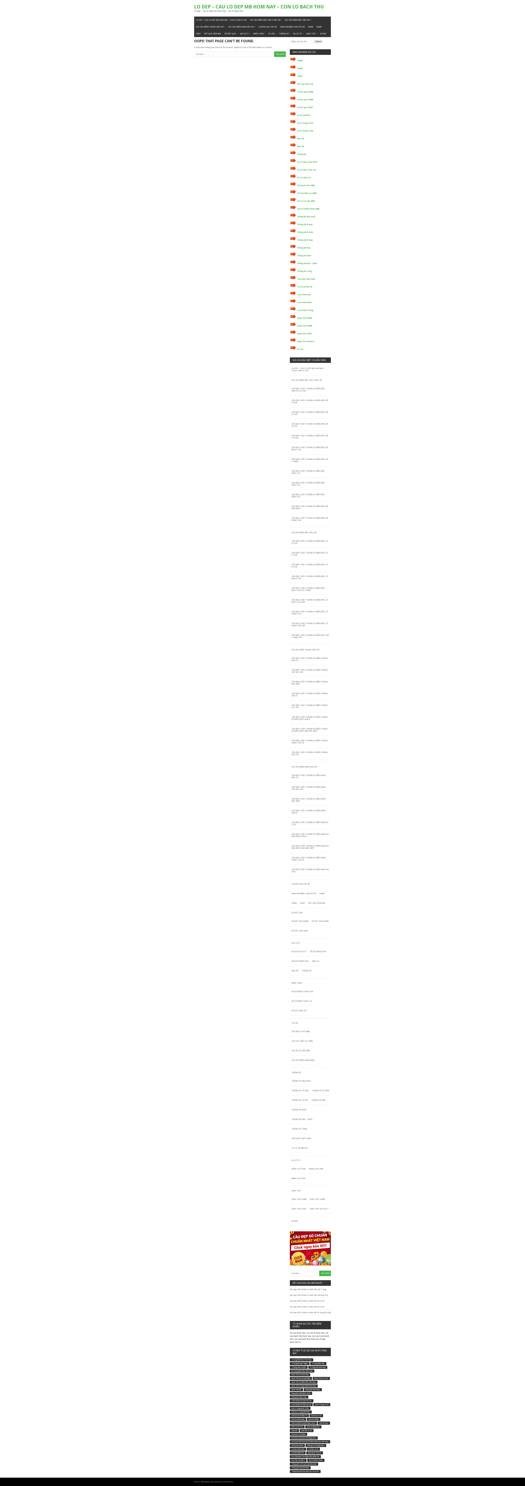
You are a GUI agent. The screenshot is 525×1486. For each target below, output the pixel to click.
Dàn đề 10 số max (298, 1434)
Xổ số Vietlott (299, 951)
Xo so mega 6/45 (305, 123)
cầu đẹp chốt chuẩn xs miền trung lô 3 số (309, 706)
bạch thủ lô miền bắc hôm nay (304, 1382)
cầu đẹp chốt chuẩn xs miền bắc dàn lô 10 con (308, 390)
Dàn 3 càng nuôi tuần (300, 1408)
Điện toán (258, 34)
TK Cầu (271, 34)
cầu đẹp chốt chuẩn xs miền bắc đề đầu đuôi (309, 507)
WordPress (228, 1482)
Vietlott (244, 34)
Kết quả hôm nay (212, 34)
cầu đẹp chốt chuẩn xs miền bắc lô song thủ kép (309, 624)
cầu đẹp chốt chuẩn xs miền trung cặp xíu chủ (309, 671)
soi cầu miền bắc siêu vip (297, 20)
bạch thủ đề (296, 1390)
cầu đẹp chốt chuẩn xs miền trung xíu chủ (309, 753)
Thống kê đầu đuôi (306, 217)
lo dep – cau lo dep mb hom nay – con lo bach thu (259, 7)
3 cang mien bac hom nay (301, 1360)
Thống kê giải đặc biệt (300, 1468)
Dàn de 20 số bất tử (299, 1416)
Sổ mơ (300, 349)
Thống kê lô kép (305, 240)
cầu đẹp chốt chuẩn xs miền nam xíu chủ (310, 870)
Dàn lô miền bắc (313, 1427)
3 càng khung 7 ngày (300, 1363)
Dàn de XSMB (314, 1419)
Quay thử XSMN (304, 326)
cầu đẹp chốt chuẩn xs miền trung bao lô (309, 659)
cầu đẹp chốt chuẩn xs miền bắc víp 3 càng (309, 460)
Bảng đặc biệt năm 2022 (301, 1393)
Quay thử (311, 34)
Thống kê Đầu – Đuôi (307, 263)
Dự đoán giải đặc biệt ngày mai (304, 1438)
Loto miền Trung (305, 310)
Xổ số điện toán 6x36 (307, 162)
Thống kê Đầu (303, 248)
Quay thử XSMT (304, 334)
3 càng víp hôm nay (318, 1367)
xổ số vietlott (303, 115)
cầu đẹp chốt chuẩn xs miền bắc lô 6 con (309, 554)
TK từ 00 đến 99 (304, 287)
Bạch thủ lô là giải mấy (301, 1378)
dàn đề (294, 1431)
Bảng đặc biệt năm (313, 1390)
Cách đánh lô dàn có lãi (301, 1405)
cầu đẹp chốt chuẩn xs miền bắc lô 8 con (309, 565)
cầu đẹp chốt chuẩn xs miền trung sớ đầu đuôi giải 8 (309, 718)
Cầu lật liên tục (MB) (307, 193)
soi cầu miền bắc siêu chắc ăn (265, 20)
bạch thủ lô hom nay (300, 1375)
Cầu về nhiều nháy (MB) (308, 209)
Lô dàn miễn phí (298, 1453)
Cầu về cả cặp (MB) (306, 201)
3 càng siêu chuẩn (299, 1367)
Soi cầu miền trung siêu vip (210, 27)
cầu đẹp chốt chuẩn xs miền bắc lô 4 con (309, 542)
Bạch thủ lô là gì (321, 1378)
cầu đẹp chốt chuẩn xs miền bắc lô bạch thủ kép (309, 601)
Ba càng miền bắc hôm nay (302, 1371)
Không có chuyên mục (315, 1445)
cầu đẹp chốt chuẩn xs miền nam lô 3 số (309, 823)
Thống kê (284, 34)
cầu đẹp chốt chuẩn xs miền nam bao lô (308, 776)
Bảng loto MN (316, 1169)
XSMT (198, 34)
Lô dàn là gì (313, 1449)
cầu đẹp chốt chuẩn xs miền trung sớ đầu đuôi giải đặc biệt (309, 730)
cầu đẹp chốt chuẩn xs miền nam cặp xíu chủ (308, 788)
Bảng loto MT (298, 1178)
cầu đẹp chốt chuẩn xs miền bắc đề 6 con (309, 413)
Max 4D (300, 146)
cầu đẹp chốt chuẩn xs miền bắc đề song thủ (309, 519)
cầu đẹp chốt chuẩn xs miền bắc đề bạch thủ (309, 448)
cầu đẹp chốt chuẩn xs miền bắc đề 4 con (309, 401)
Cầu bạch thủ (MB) (306, 185)
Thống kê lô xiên (305, 232)
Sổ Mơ (323, 34)
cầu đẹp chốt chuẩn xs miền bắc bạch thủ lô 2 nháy (308, 589)
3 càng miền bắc (318, 1363)
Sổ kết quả (230, 34)
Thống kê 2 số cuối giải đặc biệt (304, 1464)
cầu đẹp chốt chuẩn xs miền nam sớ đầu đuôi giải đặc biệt (310, 847)
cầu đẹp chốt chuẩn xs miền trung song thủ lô (309, 741)
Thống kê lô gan (305, 224)
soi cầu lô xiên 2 (298, 1460)
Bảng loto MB (298, 1169)
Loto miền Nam (304, 302)
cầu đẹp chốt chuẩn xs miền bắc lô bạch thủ (309, 577)
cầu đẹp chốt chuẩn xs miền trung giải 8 (309, 694)
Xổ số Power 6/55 (300, 961)
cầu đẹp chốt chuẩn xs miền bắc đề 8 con (309, 425)
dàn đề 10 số (306, 1431)
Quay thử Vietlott (305, 341)
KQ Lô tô (297, 34)
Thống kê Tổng (304, 271)
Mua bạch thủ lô (314, 1453)
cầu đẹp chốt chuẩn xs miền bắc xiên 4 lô (308, 495)
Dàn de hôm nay (298, 1419)
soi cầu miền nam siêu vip (241, 27)
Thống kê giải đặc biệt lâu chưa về (305, 1471)
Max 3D (300, 139)
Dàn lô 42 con (297, 1427)
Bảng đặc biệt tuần (299, 1397)
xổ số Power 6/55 (305, 131)
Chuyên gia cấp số (267, 27)
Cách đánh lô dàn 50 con (302, 1401)
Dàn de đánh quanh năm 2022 (303, 1423)
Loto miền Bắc (304, 295)
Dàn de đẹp (323, 1423)
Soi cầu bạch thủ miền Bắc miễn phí (305, 1457)
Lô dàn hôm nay (298, 1449)
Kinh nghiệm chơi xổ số (292, 27)
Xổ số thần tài (304, 178)
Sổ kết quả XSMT (305, 107)
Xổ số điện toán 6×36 (302, 991)
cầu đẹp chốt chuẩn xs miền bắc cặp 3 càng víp (310, 636)
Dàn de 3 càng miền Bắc (301, 1412)
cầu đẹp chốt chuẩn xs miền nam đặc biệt (308, 800)
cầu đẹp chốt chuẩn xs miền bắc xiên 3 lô (308, 484)
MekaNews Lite (207, 1482)
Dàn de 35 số (316, 1416)
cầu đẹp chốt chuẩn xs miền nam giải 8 (308, 812)
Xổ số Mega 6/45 (318, 951)
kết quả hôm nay (305, 84)
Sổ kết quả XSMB (305, 92)
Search (318, 42)
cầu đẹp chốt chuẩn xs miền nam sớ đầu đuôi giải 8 (310, 835)
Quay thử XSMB (304, 318)
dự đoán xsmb (297, 1445)
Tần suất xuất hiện (306, 279)
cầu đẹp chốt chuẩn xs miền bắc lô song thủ (309, 613)
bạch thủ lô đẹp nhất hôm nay (304, 1386)
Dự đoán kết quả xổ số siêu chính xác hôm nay (310, 1442)
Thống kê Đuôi (304, 256)
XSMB (310, 27)
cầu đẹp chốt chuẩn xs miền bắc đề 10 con (309, 437)
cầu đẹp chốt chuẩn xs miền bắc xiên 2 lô (308, 472)
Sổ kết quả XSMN (305, 100)
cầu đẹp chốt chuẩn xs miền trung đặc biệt (309, 683)
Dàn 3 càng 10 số (322, 1405)
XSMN (319, 27)
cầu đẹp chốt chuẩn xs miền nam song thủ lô (308, 859)
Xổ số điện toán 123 (306, 170)
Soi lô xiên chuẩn (316, 1460)
